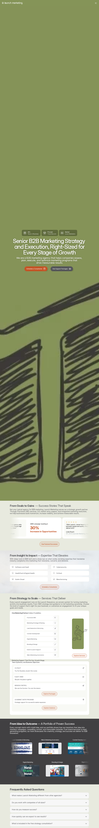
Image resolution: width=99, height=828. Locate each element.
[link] (36, 268)
